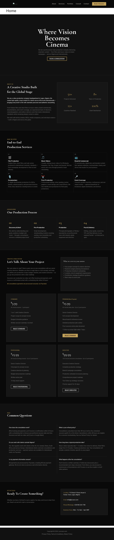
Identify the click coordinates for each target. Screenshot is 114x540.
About (54, 4)
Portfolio (70, 4)
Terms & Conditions (57, 534)
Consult (78, 4)
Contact (86, 4)
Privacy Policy (46, 534)
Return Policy (68, 534)
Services (62, 4)
